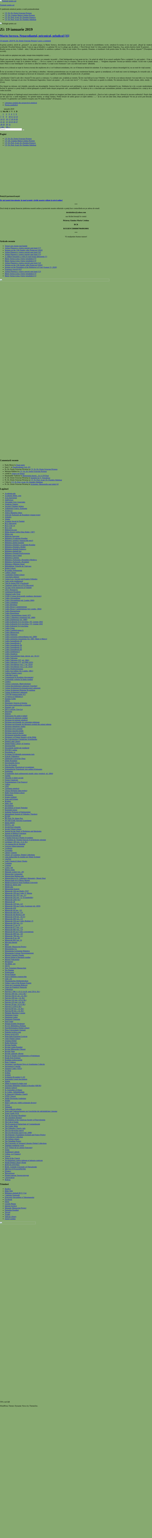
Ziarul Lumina (10, 1219)
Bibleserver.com (11, 530)
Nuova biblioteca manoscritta (16, 977)
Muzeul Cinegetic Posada (14, 955)
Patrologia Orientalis (12, 1019)
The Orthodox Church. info (15, 1128)
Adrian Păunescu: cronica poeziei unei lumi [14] (23, 263)
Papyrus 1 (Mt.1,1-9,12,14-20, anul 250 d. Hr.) (22, 992)
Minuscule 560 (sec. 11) (14, 923)
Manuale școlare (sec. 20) (14, 872)
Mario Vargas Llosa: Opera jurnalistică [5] (20, 259)
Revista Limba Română (13, 1047)
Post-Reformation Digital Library (17, 1028)
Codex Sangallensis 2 (13, 643)
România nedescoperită (13, 1060)
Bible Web (9, 1191)
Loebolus (8, 863)
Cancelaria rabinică (12, 577)
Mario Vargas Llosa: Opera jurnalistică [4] (20, 261)
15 (4, 119)
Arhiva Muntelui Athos (13, 513)
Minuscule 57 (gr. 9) (12, 925)
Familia (7, 776)
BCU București (10, 523)
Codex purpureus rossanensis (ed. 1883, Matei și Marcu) (26, 639)
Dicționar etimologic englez (15, 726)
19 (14, 119)
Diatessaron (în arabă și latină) (16, 716)
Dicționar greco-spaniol (13, 729)
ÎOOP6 (7, 816)
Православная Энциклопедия (17, 1175)
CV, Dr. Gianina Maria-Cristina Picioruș (20, 15)
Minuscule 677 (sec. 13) (14, 927)
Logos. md (9, 868)
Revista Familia (10, 1045)
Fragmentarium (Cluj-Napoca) (16, 782)
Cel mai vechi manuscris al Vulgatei (18, 588)
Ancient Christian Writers (14, 506)
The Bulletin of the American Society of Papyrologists (25, 1120)
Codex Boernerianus (12, 611)
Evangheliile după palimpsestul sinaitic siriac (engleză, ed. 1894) (29, 774)
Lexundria (8, 850)
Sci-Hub (8, 1071)
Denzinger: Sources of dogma (16, 703)
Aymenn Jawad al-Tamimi (14, 521)
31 (10, 125)
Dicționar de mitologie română (16, 718)
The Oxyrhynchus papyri (14, 1130)
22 (4, 122)
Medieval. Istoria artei (13, 885)
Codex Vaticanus (11, 658)
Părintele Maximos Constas (15, 1013)
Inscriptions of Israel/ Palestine (16, 808)
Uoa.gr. (7, 1156)
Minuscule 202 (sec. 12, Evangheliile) (19, 897)
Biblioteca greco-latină (13, 555)
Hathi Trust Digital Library (15, 793)
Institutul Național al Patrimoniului (18, 812)
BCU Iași (8, 528)
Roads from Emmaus (13, 1058)
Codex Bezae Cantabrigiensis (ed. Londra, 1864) (23, 609)
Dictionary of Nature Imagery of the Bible (20, 737)
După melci (20, 465)
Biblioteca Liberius (12, 558)
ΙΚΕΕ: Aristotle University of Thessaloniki (21, 1167)
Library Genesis (11, 853)
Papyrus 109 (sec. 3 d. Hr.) (15, 998)
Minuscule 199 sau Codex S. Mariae (18, 893)
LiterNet (8, 859)
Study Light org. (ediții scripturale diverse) (20, 1103)
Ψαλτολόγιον (10, 1173)
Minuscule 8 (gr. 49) (12, 938)
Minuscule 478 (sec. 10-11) (15, 917)
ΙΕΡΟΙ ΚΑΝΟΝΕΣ (12, 1165)
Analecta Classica (11, 504)
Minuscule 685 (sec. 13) (14, 930)
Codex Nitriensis (11, 635)
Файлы (7, 1180)
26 (14, 122)
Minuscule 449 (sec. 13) (14, 912)
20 (17, 119)
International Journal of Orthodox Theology (21, 814)
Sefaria (7, 1081)
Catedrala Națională (12, 1195)
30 (7, 125)
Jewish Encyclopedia (13, 827)
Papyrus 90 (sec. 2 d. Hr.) (14, 1011)
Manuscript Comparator (14, 874)
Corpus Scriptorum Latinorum (16, 692)
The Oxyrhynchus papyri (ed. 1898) (18, 1133)
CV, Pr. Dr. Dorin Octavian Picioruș (18, 13)
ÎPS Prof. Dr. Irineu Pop (14, 818)
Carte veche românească (14, 581)
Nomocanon (9, 972)
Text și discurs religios (13, 1109)
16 (7, 119)
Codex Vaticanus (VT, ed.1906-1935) (19, 662)
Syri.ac (7, 1105)
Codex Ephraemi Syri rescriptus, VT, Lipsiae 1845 (24, 624)
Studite (7, 1101)
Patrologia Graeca (11, 1015)
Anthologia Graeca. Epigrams (16, 508)
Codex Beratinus (11, 605)
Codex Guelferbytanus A (14, 630)
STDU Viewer (10, 1096)
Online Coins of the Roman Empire (18, 983)
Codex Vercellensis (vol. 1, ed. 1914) (19, 664)
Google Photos (10, 1204)
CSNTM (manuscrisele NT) (15, 694)
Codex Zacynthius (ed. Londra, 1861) (19, 671)
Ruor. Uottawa (10, 1062)
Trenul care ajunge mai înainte (16, 246)
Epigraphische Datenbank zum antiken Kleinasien (23, 769)
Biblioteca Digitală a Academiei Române (20, 545)
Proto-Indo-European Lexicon (16, 1036)
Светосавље (9, 1178)
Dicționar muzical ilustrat (14, 733)
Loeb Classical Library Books (16, 861)
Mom (7, 945)
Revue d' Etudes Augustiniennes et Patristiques (22, 1056)
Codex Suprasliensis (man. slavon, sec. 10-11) (22, 656)
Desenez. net (9, 707)
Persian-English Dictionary (15, 1024)
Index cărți (9, 803)
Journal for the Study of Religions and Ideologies (23, 831)
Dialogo (8, 714)
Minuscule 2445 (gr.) (12, 900)
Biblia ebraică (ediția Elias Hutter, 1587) (20, 532)
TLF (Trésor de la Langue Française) (18, 1148)
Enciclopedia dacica (12, 763)
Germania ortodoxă (12, 788)
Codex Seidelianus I (12, 652)
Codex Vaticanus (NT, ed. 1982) (17, 660)
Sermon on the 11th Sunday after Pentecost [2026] (23, 265)
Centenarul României (13, 592)
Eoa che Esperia (11, 765)
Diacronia (8, 712)
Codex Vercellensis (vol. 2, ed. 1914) (19, 667)
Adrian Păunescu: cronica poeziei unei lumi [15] (23, 254)
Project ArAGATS (12, 1034)
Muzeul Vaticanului (12, 959)
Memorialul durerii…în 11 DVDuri (35, 476)
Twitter (7, 1214)
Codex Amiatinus (11, 602)
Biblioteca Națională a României (17, 562)
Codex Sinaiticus (11, 654)
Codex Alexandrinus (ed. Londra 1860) (19, 600)
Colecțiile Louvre (11, 675)
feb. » (8, 127)
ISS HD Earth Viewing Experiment (18, 821)
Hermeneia (9, 795)
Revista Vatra (10, 1051)
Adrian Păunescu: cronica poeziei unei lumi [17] (23, 248)
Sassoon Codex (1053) (13, 1068)
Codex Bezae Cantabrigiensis (16, 607)
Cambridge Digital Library (15, 575)
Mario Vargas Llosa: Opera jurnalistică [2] (20, 276)
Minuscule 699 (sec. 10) (14, 934)
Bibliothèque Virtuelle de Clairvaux (18, 566)
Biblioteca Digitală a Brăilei (15, 547)
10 (10, 117)
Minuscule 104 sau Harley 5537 (17, 891)
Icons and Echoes (11, 799)
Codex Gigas (10, 628)
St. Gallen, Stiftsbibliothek (14, 1092)
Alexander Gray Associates (15, 502)
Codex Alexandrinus (12, 598)
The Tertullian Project (13, 1141)
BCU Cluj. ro (10, 526)
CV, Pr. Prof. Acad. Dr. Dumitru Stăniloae (20, 20)
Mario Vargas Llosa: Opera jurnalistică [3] (20, 274)
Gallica (7, 784)
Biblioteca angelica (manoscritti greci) (19, 541)
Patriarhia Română (12, 1210)
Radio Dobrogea (11, 1043)
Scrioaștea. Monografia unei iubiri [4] (45, 484)
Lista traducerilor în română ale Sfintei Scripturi (22, 857)
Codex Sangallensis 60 (13, 650)
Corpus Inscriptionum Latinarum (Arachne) (21, 686)
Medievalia (9, 887)
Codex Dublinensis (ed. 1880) (16, 620)
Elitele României (11, 761)
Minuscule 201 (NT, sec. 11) (15, 895)
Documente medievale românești (17, 748)
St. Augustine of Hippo (13, 1090)
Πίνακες (8, 1171)
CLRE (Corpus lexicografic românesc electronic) (23, 596)
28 (1, 125)
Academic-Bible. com (13, 496)
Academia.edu (10, 493)
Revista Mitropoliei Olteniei (15, 1049)
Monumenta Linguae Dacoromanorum (19, 953)
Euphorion (9, 771)
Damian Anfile (10, 699)
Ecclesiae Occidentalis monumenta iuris (19, 754)
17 (10, 119)
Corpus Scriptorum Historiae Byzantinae (20, 690)
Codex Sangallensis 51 (13, 647)
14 (1, 119)
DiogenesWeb (10, 746)
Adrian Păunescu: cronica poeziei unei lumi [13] (23, 272)
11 (12, 117)
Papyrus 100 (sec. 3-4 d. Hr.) (15, 994)
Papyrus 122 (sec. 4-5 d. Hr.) (15, 1000)
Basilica (8, 1189)
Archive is (8, 511)
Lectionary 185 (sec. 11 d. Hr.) (16, 842)
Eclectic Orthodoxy (12, 756)
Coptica (8, 682)
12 (14, 117)
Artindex (8, 517)
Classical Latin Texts (12, 594)
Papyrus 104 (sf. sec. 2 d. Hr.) (16, 996)
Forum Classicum (11, 780)
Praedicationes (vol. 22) (21, 467)
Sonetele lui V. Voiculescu (40, 478)
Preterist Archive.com (13, 1032)
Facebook (8, 1199)
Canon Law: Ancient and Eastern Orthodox (21, 579)
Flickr (7, 1202)
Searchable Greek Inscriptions (16, 1079)
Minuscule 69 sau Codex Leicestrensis (19, 932)
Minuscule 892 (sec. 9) (13, 940)
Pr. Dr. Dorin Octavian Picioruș (25, 41)
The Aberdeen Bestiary (13, 1118)
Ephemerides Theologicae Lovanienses (19, 767)
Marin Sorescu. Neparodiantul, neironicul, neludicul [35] (34, 35)
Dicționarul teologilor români (15, 735)
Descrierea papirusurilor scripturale (18, 705)
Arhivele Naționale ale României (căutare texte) (22, 515)
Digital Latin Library (12, 741)
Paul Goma (9, 1021)
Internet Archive (11, 1206)
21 (1, 122)
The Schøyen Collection (14, 1137)
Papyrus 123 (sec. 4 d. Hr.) (15, 1002)
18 (12, 119)
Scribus (7, 1073)
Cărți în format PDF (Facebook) (17, 583)
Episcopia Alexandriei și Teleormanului (19, 1197)
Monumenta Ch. (11, 949)
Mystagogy (9, 962)
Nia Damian (9, 970)
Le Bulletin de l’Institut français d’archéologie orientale (25, 840)
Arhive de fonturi (18, 474)
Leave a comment (44, 41)
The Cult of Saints (11, 1122)
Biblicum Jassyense (12, 536)
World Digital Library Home (15, 1163)
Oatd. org (8, 979)
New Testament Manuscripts (15, 968)
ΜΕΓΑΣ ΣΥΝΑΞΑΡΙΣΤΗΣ (15, 1169)
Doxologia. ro (10, 752)
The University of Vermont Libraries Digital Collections (26, 1143)
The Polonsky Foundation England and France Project (25, 1135)
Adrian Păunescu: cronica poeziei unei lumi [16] (23, 252)
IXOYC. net (9, 825)
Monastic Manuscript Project (15, 947)
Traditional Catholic (12, 1152)
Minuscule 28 (10, 902)
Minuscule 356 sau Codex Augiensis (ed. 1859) (22, 906)
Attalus (7, 519)
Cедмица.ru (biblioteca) (14, 697)
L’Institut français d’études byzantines (19, 838)
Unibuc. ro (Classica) (13, 1154)
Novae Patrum (10, 974)
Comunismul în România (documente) (19, 677)
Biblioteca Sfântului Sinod (14, 564)
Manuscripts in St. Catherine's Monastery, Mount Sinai (25, 878)
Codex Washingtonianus (14, 669)
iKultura (8, 801)
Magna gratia (10, 870)
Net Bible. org (10, 964)
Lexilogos (8, 848)
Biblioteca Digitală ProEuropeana (17, 553)
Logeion (8, 865)
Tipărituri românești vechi (14, 1145)
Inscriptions (9, 806)
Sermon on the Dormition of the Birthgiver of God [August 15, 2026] (31, 267)
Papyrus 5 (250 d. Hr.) (13, 1007)
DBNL (7, 701)
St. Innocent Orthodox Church (16, 1094)
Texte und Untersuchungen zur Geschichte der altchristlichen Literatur (31, 1111)
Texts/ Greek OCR (12, 1113)
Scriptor (8, 1075)
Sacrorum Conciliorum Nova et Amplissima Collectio (25, 1064)
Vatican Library (10, 1217)
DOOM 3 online (11, 750)
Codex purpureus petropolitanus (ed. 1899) (21, 637)
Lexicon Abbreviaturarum (14, 846)
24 (10, 122)
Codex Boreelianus (12, 613)
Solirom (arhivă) (11, 1088)
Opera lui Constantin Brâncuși (16, 985)
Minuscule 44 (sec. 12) (13, 910)
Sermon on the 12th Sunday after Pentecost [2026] (24, 250)
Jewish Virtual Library (13, 829)
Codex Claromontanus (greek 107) (18, 615)
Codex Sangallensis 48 (13, 645)
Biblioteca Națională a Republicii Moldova (21, 560)
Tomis (7, 1150)
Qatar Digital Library (13, 1039)
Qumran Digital (11, 1041)
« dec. (2, 127)
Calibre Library (10, 573)
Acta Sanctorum (11, 498)
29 (4, 125)
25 (12, 122)
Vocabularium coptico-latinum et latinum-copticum (24, 1160)
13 (17, 117)
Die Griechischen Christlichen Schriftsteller (21, 739)
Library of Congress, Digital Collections (20, 855)
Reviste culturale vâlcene (14, 1054)
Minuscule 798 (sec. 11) (14, 936)
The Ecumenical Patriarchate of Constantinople (22, 1124)
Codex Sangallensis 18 (13, 641)
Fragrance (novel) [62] (13, 269)
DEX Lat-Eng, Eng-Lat (14, 709)
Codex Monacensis (12, 632)
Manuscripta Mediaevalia (14, 876)
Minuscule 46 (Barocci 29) (15, 915)
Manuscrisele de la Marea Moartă (17, 880)
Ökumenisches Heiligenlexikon (16, 981)
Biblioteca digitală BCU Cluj (15, 1193)
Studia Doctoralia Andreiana (15, 1098)
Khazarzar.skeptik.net (13, 835)
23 (7, 122)
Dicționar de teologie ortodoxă (16, 720)
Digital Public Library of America (17, 744)
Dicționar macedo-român (14, 731)
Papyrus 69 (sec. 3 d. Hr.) (14, 1009)
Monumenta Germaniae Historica (17, 951)
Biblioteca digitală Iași (13, 551)
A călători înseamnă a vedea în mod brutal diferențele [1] (26, 257)
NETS (7, 966)
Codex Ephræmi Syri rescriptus (16, 626)
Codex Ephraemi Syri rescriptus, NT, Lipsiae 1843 (24, 622)
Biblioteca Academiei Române (16, 538)
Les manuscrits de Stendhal (15, 844)
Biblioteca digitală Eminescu (15, 549)
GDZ (7, 786)
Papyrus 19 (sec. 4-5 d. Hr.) (15, 1004)
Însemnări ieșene (11, 810)
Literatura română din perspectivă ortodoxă (21, 103)
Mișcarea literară (11, 942)
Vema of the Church (12, 1158)
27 (17, 122)
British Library (10, 568)
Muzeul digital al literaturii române (18, 957)
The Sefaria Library (12, 1139)
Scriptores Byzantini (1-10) (15, 1077)
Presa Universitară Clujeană (15, 1030)
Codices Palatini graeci (13, 673)
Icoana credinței (11, 797)
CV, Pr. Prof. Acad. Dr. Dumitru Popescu (20, 17)
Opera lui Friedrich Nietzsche (16, 987)
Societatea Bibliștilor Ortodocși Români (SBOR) (23, 1086)
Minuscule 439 (10, 908)
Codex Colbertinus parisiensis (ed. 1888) (20, 617)
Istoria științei (10, 823)
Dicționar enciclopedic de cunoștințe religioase (22, 722)
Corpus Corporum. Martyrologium (18, 684)
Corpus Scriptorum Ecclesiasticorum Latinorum (22, 688)
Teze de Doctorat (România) (15, 1116)
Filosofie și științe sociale (14, 778)
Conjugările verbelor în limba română (19, 679)
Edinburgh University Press (15, 759)
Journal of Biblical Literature (15, 833)
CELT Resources (11, 590)
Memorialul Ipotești (12, 889)
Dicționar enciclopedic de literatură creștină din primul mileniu (28, 724)
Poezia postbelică (11, 105)
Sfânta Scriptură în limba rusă (16, 1083)
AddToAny (9, 500)
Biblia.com (9, 534)
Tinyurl (7, 1212)
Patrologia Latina (11, 1017)
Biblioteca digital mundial (14, 543)
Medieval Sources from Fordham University (21, 883)
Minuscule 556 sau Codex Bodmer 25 (19, 921)
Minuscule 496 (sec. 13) (14, 919)
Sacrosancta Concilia (12, 1066)
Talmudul (8, 1107)
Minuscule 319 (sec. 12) (14, 904)
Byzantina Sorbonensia (13, 570)
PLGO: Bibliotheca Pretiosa (15, 1026)
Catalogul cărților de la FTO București (19, 585)
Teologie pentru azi (7, 5)
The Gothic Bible (11, 1126)
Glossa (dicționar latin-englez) (16, 791)
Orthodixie (9, 989)
